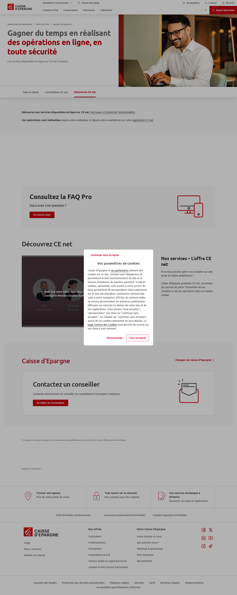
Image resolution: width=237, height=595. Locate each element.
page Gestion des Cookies (102, 324)
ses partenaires (119, 270)
